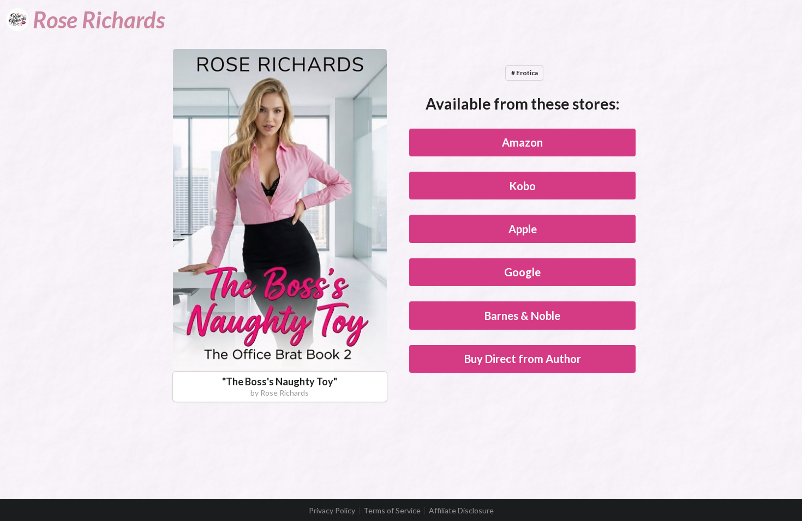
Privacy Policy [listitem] (332, 510)
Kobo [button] (522, 185)
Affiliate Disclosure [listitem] (461, 510)
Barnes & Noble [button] (522, 315)
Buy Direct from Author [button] (522, 358)
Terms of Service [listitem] (392, 510)
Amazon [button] (522, 142)
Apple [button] (522, 228)
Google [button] (522, 271)
